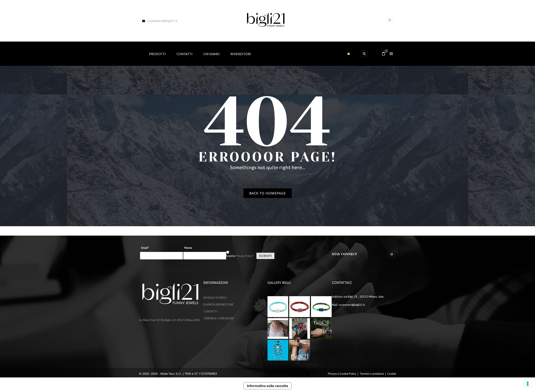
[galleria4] (299, 306)
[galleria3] (278, 328)
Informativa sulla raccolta (267, 386)
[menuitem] (157, 53)
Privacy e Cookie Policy (342, 373)
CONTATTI (210, 311)
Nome (188, 247)
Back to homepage (267, 193)
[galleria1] (321, 306)
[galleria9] (299, 350)
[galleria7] (321, 328)
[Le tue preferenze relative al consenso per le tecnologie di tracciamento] (528, 384)
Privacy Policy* (244, 256)
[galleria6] (278, 306)
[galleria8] (278, 350)
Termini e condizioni (372, 373)
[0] (383, 54)
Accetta (239, 256)
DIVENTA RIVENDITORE (218, 304)
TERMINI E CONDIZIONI (218, 318)
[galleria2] (299, 328)
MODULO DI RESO (215, 297)
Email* (145, 247)
